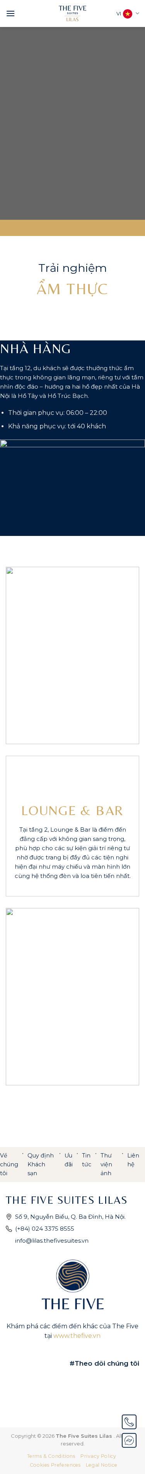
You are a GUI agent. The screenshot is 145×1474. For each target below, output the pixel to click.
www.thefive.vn (77, 1335)
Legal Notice (101, 1465)
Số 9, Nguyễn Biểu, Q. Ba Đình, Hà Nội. (70, 1216)
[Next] (127, 655)
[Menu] (10, 13)
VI (118, 14)
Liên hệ (133, 1160)
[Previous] (18, 655)
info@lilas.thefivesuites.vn (52, 1240)
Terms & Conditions (51, 1456)
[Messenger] (129, 1440)
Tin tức (86, 1160)
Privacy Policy (98, 1456)
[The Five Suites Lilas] (72, 13)
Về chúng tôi (9, 1164)
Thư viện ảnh (106, 1164)
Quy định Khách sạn (40, 1164)
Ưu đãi (69, 1160)
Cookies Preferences (55, 1465)
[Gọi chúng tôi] (129, 1422)
